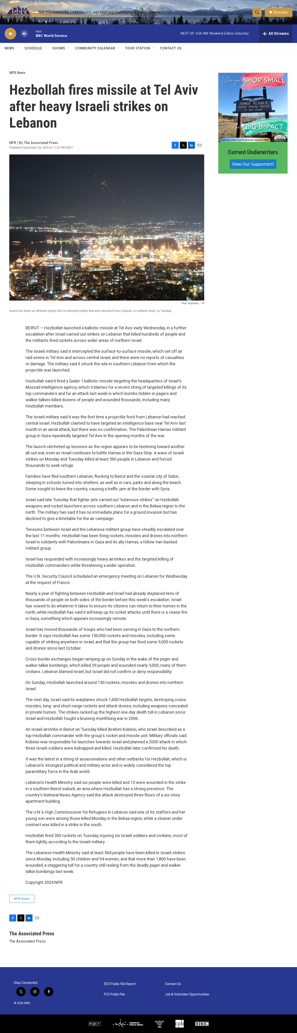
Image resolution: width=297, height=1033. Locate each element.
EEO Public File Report (120, 984)
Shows (58, 48)
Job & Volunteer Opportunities (187, 994)
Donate (280, 12)
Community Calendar (95, 48)
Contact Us (171, 48)
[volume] (24, 34)
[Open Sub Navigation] (18, 48)
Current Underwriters (253, 152)
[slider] (31, 33)
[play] (10, 33)
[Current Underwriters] (252, 107)
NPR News (17, 72)
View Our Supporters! (253, 164)
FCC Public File (114, 994)
